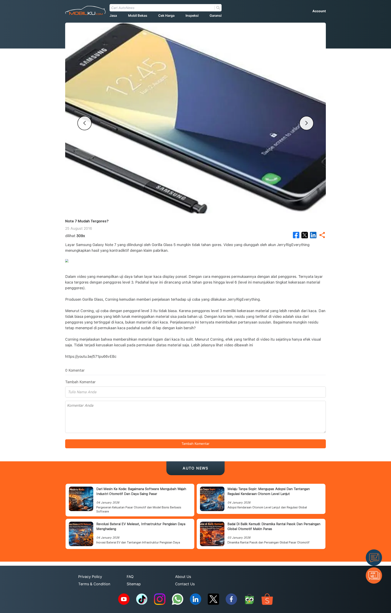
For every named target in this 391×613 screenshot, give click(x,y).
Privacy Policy (90, 576)
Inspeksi (192, 15)
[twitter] (304, 235)
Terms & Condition (94, 584)
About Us (183, 576)
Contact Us (185, 584)
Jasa (113, 15)
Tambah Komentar (195, 444)
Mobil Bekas (137, 15)
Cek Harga (166, 15)
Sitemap (134, 584)
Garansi (216, 15)
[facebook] (296, 235)
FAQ (130, 576)
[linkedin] (313, 235)
